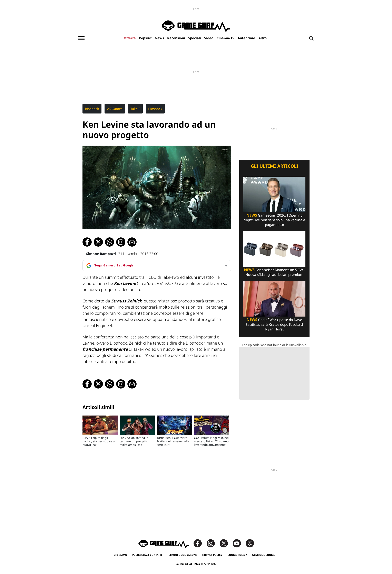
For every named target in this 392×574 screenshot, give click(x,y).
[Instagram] (213, 543)
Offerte (130, 38)
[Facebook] (200, 543)
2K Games (114, 109)
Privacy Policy (212, 555)
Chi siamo (120, 555)
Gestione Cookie (263, 555)
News (159, 38)
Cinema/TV (225, 38)
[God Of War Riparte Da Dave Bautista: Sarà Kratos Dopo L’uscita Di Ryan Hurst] (274, 298)
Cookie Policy (237, 555)
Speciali (194, 38)
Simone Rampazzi (101, 253)
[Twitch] (250, 543)
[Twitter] (226, 543)
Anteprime (246, 38)
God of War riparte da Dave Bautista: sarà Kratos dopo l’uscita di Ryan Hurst (274, 324)
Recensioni (176, 38)
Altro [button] (262, 38)
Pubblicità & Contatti (147, 555)
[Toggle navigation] (81, 38)
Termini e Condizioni (182, 555)
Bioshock (92, 109)
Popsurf (145, 38)
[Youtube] (239, 543)
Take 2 (135, 109)
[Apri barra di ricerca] (311, 38)
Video (208, 38)
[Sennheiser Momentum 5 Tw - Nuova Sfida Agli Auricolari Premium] (274, 248)
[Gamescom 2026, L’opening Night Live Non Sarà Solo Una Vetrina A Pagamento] (274, 194)
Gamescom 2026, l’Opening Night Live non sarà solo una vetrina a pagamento (274, 220)
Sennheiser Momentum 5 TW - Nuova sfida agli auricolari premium (274, 272)
